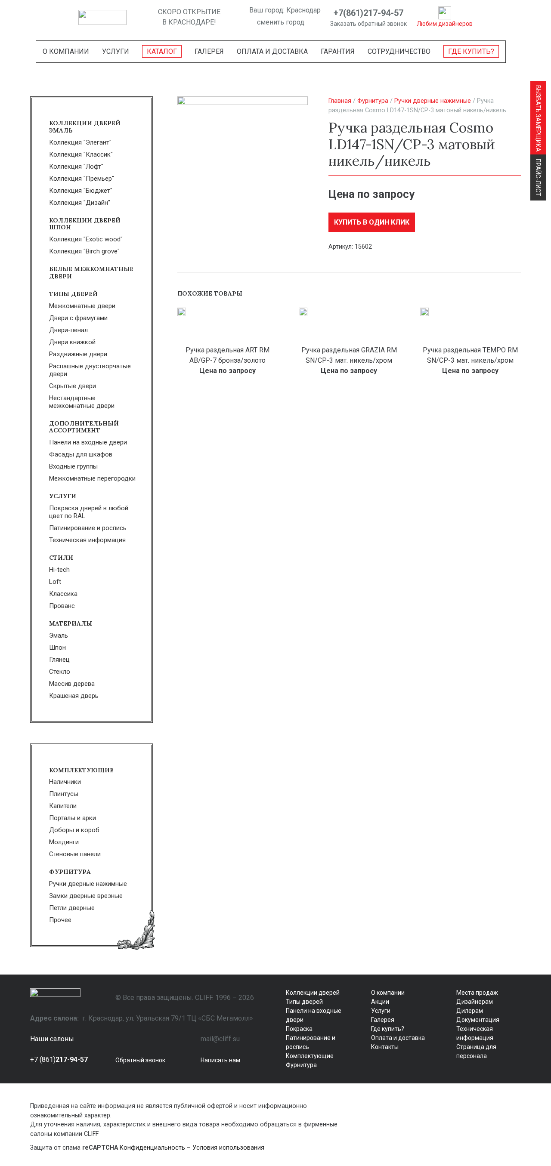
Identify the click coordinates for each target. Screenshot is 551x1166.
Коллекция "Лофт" (76, 166)
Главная (339, 101)
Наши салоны (52, 1039)
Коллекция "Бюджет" (80, 190)
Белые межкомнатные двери (91, 272)
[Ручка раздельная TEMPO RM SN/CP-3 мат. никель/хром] (424, 312)
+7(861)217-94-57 (368, 13)
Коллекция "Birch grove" (84, 251)
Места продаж (477, 992)
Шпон (57, 647)
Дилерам (469, 1010)
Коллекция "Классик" (81, 154)
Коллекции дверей (313, 992)
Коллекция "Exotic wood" (86, 239)
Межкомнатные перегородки (92, 478)
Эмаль (58, 635)
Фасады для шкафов (80, 454)
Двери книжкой (72, 342)
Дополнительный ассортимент (84, 427)
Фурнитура (372, 101)
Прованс (62, 606)
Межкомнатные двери (82, 306)
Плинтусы (63, 794)
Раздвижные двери (78, 354)
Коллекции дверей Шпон (85, 223)
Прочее (60, 920)
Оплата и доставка (398, 1037)
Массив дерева (72, 684)
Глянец (59, 659)
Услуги (62, 496)
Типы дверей (73, 294)
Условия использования (228, 1147)
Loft (55, 582)
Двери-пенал (68, 330)
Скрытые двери (72, 386)
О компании (388, 992)
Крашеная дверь (74, 696)
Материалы (70, 623)
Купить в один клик (371, 222)
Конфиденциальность (152, 1147)
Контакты (385, 1046)
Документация (477, 1019)
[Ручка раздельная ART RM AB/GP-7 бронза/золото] (181, 312)
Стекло (59, 672)
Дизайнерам (474, 1001)
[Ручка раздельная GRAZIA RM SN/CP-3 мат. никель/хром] (303, 312)
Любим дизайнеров (445, 23)
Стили (61, 557)
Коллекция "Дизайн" (79, 203)
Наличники (65, 782)
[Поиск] (142, 17)
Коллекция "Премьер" (81, 178)
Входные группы (73, 466)
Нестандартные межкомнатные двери (82, 402)
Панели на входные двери (88, 442)
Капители (63, 806)
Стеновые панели (75, 854)
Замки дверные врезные (86, 896)
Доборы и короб (74, 830)
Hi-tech (59, 570)
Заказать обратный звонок (368, 23)
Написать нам (220, 1060)
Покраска (299, 1028)
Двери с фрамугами (78, 318)
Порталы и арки (72, 818)
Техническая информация (87, 540)
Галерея (382, 1019)
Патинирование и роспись (88, 528)
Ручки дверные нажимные (432, 101)
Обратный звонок (140, 1060)
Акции (380, 1001)
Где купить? (387, 1028)
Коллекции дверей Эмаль (85, 126)
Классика (63, 594)
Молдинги (64, 842)
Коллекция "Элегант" (80, 142)
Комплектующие (81, 770)
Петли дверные (72, 908)
